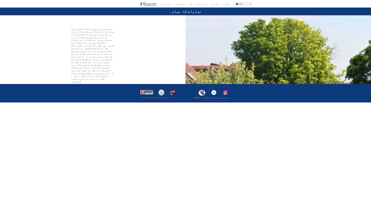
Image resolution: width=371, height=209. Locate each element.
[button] (166, 4)
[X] (213, 92)
